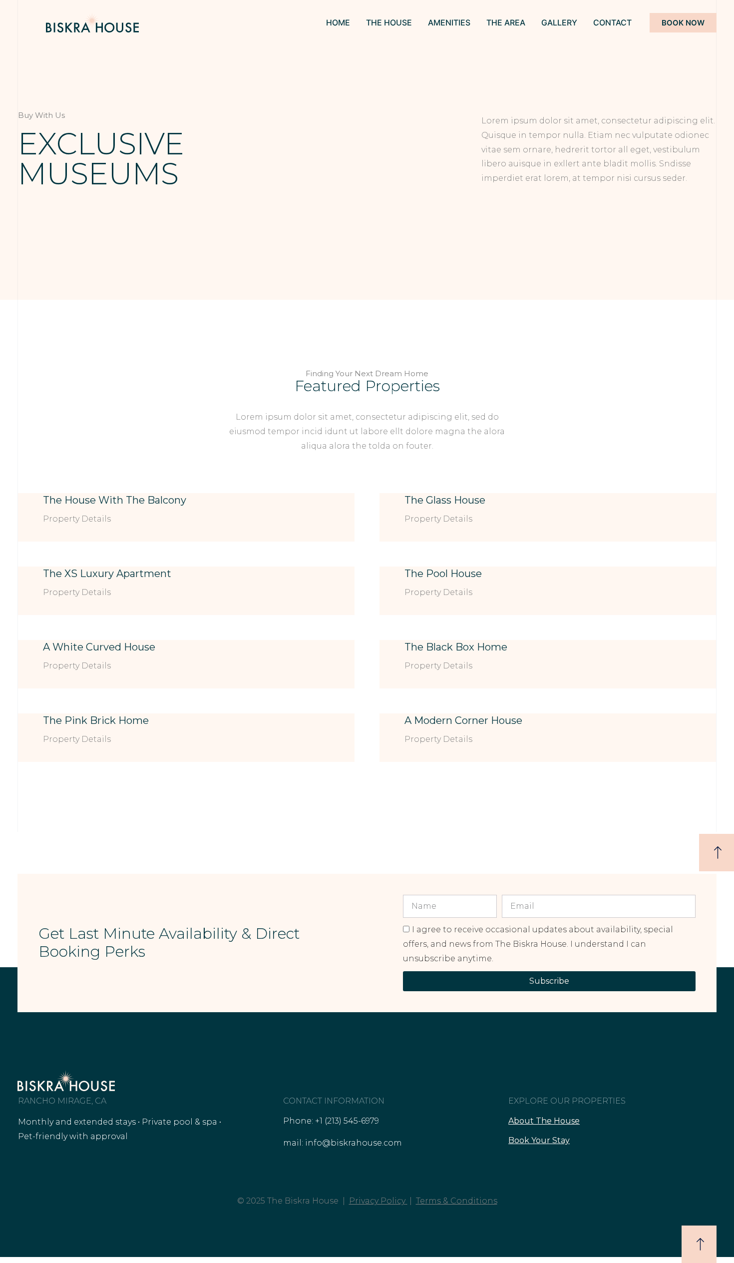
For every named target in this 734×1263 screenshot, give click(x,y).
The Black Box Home (455, 647)
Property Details (77, 519)
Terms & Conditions (456, 1201)
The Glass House (444, 500)
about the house (544, 1121)
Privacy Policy (377, 1201)
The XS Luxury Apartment (107, 574)
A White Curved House (99, 647)
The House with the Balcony (114, 500)
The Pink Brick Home (96, 720)
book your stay (539, 1140)
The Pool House (443, 574)
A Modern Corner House (463, 720)
